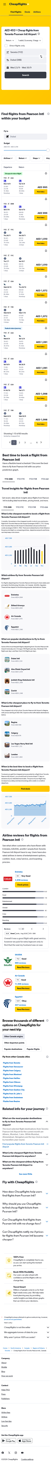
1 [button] (13, 442)
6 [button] (37, 442)
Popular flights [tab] (33, 1049)
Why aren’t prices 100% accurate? (19, 1337)
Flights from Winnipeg (12, 1086)
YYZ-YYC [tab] (21, 479)
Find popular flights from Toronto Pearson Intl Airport (23, 1145)
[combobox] (28, 137)
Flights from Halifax (11, 1078)
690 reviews (20, 963)
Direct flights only (17, 46)
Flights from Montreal (12, 1074)
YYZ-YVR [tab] (33, 479)
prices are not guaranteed (12, 1319)
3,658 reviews (21, 880)
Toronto (7, 1351)
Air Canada (20, 976)
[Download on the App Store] (25, 1440)
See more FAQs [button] (25, 1174)
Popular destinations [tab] (13, 1049)
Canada (27, 1348)
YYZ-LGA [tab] (44, 507)
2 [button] (19, 442)
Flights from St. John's (12, 1094)
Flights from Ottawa (11, 1082)
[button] (5, 4)
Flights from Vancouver (13, 1067)
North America (16, 1348)
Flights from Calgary (12, 1070)
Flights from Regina (11, 1101)
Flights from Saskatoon (13, 1097)
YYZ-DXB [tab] (9, 479)
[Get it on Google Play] (8, 1440)
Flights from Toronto (11, 1063)
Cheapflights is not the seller (17, 1327)
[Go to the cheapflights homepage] (19, 4)
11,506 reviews (22, 984)
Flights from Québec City (14, 1090)
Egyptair (19, 997)
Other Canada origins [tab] (13, 1036)
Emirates (19, 872)
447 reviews (20, 1005)
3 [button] (25, 442)
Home (5, 1348)
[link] (22, 884)
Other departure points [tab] (14, 1043)
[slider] (48, 150)
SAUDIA (18, 955)
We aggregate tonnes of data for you (20, 1332)
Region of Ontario (39, 1348)
